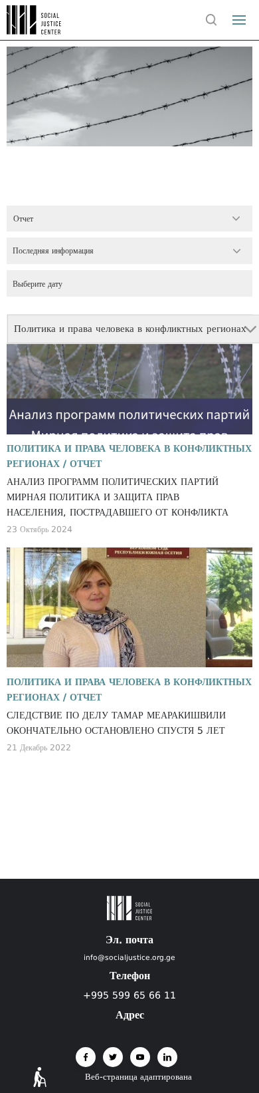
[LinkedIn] (167, 1057)
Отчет (86, 463)
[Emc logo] (34, 30)
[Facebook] (86, 1057)
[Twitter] (113, 1057)
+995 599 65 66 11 (129, 995)
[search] (211, 20)
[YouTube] (140, 1057)
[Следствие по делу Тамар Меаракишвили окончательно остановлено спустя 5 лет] (130, 607)
